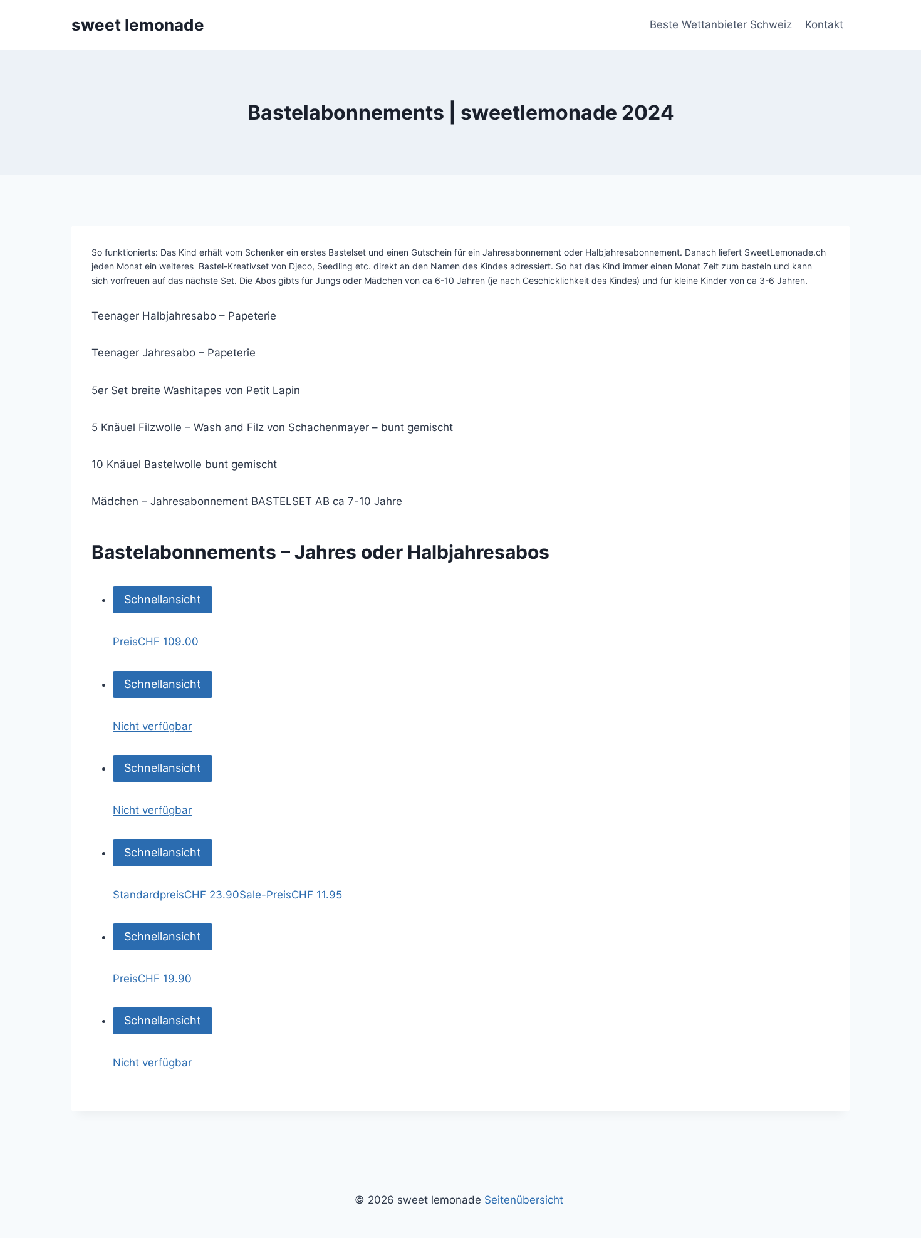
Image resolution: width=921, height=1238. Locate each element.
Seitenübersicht (525, 1200)
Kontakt (824, 24)
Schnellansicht (162, 599)
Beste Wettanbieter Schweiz (721, 24)
